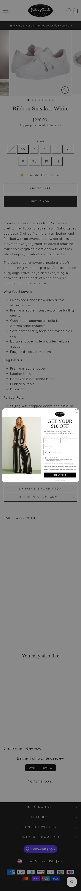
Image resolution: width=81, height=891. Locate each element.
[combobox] (47, 452)
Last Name (63, 437)
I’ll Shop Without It (59, 480)
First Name (46, 437)
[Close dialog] (76, 411)
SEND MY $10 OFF (59, 475)
